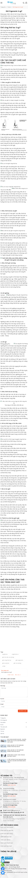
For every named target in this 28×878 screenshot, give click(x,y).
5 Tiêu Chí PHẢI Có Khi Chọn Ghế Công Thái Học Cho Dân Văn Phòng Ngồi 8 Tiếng (16, 761)
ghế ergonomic (19, 660)
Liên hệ (2, 733)
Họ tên (2, 698)
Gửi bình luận (22, 711)
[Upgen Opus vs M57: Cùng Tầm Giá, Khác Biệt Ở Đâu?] (3, 755)
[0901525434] (2, 861)
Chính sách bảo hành (6, 846)
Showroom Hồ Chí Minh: (9, 799)
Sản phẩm (3, 722)
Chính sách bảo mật (6, 837)
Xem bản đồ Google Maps (10, 783)
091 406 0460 (12, 796)
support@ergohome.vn (13, 810)
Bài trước (11, 674)
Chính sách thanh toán (7, 843)
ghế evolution (5, 663)
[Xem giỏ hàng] (26, 3)
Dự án (2, 724)
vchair (3, 666)
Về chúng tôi (4, 720)
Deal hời (3, 729)
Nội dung (3, 685)
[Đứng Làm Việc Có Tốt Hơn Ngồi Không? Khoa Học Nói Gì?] (3, 746)
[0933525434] (2, 865)
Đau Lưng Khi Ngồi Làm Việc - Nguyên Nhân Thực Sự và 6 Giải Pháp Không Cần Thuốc (16, 741)
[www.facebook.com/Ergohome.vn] (2, 868)
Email (2, 704)
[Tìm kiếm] (23, 3)
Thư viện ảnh (4, 727)
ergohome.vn (15, 654)
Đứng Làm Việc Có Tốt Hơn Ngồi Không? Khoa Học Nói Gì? (15, 746)
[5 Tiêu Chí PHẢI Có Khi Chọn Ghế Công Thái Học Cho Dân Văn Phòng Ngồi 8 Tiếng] (3, 761)
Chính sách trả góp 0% (7, 830)
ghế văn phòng (17, 663)
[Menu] (1, 2)
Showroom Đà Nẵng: (8, 788)
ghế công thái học (6, 660)
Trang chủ (3, 718)
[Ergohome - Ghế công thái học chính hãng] (11, 2)
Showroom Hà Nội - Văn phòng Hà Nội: (13, 777)
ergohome (4, 654)
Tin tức (2, 731)
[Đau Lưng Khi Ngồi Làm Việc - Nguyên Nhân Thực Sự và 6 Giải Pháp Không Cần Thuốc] (3, 740)
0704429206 (11, 807)
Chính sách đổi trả (5, 840)
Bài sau (17, 674)
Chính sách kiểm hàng (7, 833)
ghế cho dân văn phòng (8, 657)
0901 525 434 (12, 785)
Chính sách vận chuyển (7, 827)
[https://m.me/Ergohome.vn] (2, 872)
